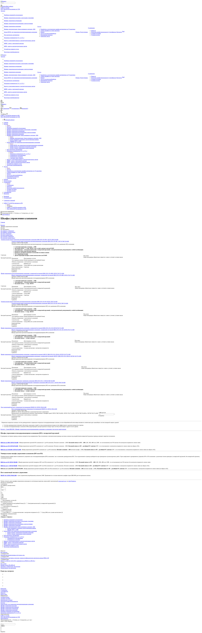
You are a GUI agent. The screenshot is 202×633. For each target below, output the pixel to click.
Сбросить (9, 517)
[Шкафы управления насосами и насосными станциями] (20, 16)
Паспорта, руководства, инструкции (10, 566)
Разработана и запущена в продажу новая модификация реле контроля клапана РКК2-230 (25, 558)
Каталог (9, 126)
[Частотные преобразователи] (20, 50)
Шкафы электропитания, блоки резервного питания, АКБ (25, 138)
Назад (8, 125)
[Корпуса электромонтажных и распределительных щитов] (20, 39)
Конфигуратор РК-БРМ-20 (8, 565)
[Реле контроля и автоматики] (20, 33)
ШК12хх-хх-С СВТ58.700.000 (9, 465)
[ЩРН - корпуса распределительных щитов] (20, 45)
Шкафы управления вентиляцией (10, 607)
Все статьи (3, 563)
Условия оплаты (5, 597)
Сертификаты (4, 591)
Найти (2, 625)
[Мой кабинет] (1, 101)
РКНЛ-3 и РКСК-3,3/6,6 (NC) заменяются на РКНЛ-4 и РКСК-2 (18, 561)
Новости (3, 593)
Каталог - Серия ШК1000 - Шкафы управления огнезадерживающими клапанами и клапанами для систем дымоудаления (33, 429)
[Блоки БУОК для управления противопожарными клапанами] (20, 30)
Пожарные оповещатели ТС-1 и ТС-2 (20, 153)
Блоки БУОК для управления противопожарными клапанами (26, 145)
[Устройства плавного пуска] (20, 47)
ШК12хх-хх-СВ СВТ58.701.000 (9, 446)
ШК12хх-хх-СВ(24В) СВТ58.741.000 (11, 449)
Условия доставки (5, 598)
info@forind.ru (6, 214)
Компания (3, 588)
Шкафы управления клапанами (9, 610)
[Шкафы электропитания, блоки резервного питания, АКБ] (20, 28)
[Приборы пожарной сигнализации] (20, 13)
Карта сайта (4, 594)
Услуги (9, 169)
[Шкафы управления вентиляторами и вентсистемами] (20, 22)
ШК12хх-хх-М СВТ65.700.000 (9, 462)
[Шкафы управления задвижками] (20, 19)
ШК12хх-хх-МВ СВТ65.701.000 (9, 442)
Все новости (4, 552)
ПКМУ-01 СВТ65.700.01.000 (9, 475)
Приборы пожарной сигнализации (10, 611)
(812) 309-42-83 (10, 9)
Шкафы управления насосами (9, 605)
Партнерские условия (6, 600)
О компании (10, 185)
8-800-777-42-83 (5, 7)
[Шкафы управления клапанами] (20, 25)
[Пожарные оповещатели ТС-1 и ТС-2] (20, 36)
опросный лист (62, 481)
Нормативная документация (8, 568)
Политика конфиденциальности (9, 601)
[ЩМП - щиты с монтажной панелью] (20, 42)
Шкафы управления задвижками (9, 608)
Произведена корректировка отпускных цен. (13, 555)
